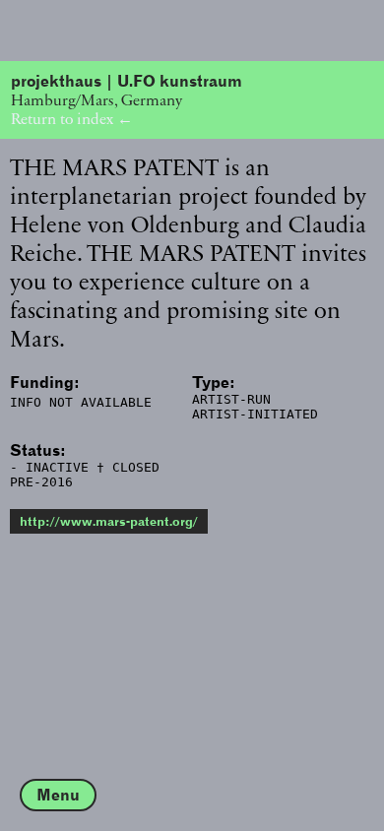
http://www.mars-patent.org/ (109, 521)
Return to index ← (72, 118)
